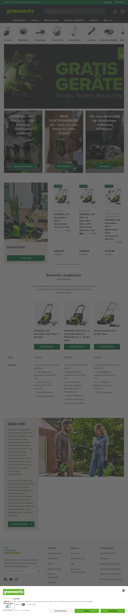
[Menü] (12, 600)
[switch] (8, 606)
